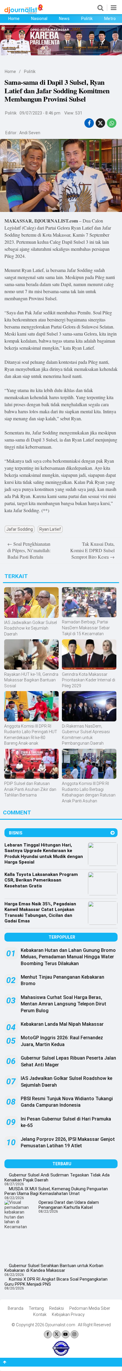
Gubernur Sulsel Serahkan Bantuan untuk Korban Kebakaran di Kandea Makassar (53, 1268)
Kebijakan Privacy (68, 1314)
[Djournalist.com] (23, 12)
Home (14, 18)
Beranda (15, 1308)
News (64, 18)
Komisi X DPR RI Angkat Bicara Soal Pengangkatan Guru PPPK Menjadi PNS (55, 1282)
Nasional (39, 18)
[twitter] (100, 123)
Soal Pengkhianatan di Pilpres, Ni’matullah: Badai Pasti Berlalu (29, 550)
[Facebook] (48, 1334)
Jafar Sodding (19, 529)
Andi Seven (29, 132)
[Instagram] (74, 1334)
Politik (87, 18)
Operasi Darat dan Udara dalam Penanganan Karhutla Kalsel (68, 1205)
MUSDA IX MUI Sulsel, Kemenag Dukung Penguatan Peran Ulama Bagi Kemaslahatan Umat (56, 1191)
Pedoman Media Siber (89, 1308)
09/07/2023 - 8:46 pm (40, 113)
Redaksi (56, 1308)
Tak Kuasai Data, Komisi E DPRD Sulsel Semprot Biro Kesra (92, 550)
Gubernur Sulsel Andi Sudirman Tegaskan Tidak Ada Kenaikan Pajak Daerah (57, 1177)
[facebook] (89, 123)
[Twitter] (57, 1334)
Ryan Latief (50, 529)
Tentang (36, 1308)
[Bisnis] (112, 833)
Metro (110, 18)
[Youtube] (66, 1334)
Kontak (39, 1314)
